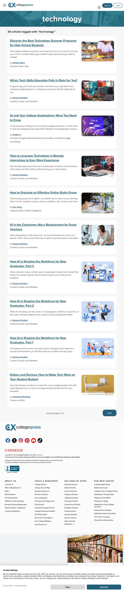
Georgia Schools (70, 514)
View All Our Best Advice (103, 520)
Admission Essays (101, 488)
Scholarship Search (42, 491)
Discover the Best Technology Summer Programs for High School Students (43, 42)
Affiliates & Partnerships (14, 501)
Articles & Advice (41, 494)
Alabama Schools (70, 484)
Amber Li (17, 134)
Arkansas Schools (71, 494)
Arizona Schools (70, 491)
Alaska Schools (70, 488)
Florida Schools (70, 511)
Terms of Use (9, 457)
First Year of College (102, 517)
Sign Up (107, 5)
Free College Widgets (43, 521)
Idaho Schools (69, 521)
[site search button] (99, 7)
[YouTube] (34, 442)
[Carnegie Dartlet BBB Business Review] (12, 473)
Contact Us (9, 484)
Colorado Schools (71, 501)
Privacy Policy (18, 457)
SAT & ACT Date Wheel (43, 518)
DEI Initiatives (10, 494)
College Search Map (42, 488)
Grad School (39, 504)
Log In (118, 5)
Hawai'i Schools (70, 518)
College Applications (102, 484)
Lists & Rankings (41, 498)
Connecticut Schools (72, 504)
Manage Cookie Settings (72, 457)
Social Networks (11, 498)
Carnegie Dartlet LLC (23, 455)
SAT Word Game (41, 514)
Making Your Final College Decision (104, 505)
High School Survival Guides (105, 513)
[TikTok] (40, 442)
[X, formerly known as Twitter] (14, 442)
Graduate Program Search (44, 508)
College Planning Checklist (45, 511)
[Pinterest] (27, 442)
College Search (40, 484)
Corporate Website (12, 511)
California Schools (71, 498)
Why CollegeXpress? (13, 488)
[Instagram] (21, 442)
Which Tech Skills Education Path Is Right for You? (43, 80)
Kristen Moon (19, 63)
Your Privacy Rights (44, 457)
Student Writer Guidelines (15, 508)
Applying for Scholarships (104, 494)
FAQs (7, 491)
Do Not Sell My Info (57, 457)
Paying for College (101, 501)
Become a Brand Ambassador (16, 504)
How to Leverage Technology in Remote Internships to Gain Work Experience (37, 157)
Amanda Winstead (22, 397)
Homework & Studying (102, 510)
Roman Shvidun (20, 98)
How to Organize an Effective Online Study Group (43, 192)
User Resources (41, 524)
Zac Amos (17, 207)
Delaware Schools (71, 508)
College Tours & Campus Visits (106, 491)
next (110, 413)
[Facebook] (8, 442)
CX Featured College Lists (45, 501)
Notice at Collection (30, 457)
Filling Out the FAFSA (102, 498)
